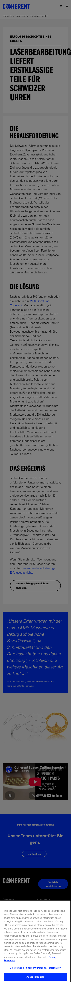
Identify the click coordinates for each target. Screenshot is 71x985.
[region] (35, 941)
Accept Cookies (35, 976)
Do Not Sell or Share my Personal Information (35, 967)
